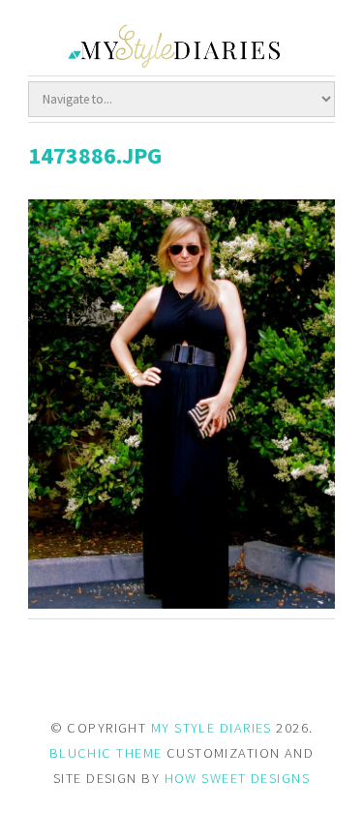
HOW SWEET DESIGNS (237, 778)
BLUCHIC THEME (106, 753)
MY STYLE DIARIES (211, 727)
